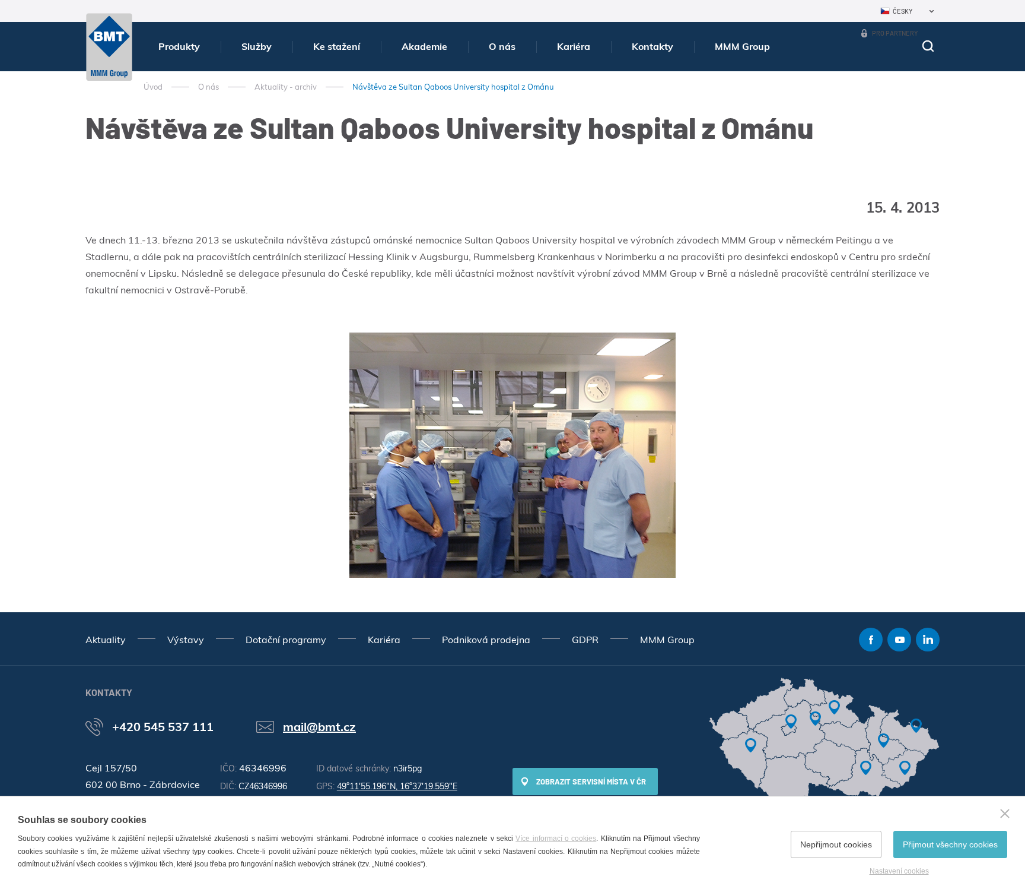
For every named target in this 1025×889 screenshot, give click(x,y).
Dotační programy (286, 640)
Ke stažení (336, 46)
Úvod (153, 86)
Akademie (424, 46)
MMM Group (742, 46)
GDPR (585, 640)
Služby (256, 46)
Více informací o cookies (555, 838)
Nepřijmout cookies (836, 844)
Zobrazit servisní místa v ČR (591, 781)
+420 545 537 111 (163, 726)
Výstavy (185, 640)
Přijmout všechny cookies (950, 844)
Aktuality (105, 640)
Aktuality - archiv (285, 86)
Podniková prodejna (486, 640)
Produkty (179, 46)
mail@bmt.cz (319, 726)
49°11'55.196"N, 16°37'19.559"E (397, 786)
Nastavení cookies (899, 871)
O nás (502, 46)
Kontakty (652, 46)
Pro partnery (895, 33)
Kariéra (573, 46)
